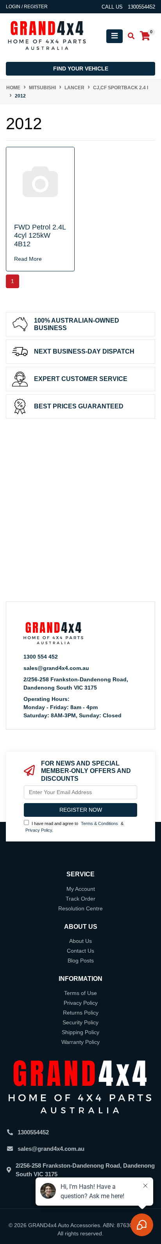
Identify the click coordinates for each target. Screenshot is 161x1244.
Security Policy (80, 1022)
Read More (28, 259)
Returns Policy (80, 1012)
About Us (80, 941)
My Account (80, 889)
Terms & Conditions (99, 823)
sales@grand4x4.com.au (56, 668)
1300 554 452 (40, 657)
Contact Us (80, 951)
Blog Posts (81, 960)
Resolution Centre (80, 908)
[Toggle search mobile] (129, 36)
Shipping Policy (80, 1032)
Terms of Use (80, 993)
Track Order (80, 899)
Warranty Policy (80, 1042)
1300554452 (33, 1132)
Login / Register (27, 6)
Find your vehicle (80, 68)
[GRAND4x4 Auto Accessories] (47, 35)
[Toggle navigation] (114, 36)
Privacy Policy (38, 830)
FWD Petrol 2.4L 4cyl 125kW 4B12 (40, 235)
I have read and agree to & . (74, 826)
